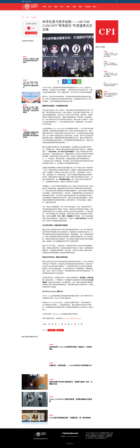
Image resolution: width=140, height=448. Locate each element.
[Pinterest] (74, 81)
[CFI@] (29, 28)
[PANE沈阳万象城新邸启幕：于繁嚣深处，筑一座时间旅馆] (35, 417)
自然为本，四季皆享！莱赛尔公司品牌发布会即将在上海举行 (31, 60)
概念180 (60, 330)
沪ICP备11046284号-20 (40, 439)
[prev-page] (97, 102)
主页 (23, 17)
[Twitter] (32, 33)
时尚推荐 (33, 17)
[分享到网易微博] (72, 324)
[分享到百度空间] (62, 324)
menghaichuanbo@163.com (72, 436)
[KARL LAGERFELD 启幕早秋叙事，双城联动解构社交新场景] (35, 399)
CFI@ (33, 28)
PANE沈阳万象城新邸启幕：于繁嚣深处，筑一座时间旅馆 (70, 418)
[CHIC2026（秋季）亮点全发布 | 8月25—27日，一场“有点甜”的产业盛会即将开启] (31, 72)
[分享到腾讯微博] (68, 324)
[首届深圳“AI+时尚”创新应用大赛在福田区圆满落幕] (99, 84)
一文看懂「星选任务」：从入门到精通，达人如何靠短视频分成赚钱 (110, 55)
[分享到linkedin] (81, 324)
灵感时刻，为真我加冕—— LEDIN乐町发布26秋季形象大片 (70, 365)
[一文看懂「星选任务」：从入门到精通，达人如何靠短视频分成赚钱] (99, 54)
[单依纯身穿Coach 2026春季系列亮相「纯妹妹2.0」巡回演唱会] (35, 347)
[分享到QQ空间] (55, 324)
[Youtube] (35, 33)
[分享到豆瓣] (52, 324)
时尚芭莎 (51, 330)
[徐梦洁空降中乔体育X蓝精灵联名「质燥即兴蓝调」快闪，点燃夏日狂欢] (35, 382)
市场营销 (105, 71)
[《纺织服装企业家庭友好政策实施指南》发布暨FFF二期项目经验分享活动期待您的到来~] (31, 122)
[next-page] (99, 102)
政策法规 (25, 130)
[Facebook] (26, 33)
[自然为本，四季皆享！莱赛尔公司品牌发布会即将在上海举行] (31, 49)
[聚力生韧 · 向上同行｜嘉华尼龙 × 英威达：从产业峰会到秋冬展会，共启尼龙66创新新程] (31, 97)
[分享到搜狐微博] (75, 324)
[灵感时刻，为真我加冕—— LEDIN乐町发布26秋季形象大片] (35, 364)
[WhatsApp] (79, 81)
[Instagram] (29, 33)
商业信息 (105, 51)
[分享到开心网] (59, 324)
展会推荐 (25, 80)
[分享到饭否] (78, 324)
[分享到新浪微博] (65, 324)
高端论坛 (25, 56)
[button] (117, 1)
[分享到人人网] (49, 324)
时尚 (27, 17)
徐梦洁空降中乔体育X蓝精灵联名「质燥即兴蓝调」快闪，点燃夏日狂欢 (110, 95)
